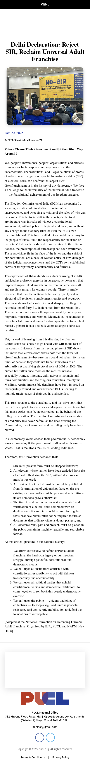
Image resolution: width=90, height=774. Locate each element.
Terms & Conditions (33, 757)
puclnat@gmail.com (45, 727)
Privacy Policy (60, 757)
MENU (45, 4)
